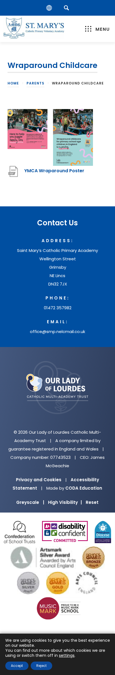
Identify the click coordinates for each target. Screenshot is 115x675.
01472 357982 (57, 308)
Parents (35, 83)
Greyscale (30, 502)
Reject (41, 665)
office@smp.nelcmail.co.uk (57, 331)
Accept (17, 665)
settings (67, 655)
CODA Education (83, 488)
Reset (92, 502)
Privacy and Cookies (38, 480)
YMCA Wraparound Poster (54, 173)
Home (13, 83)
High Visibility (65, 502)
